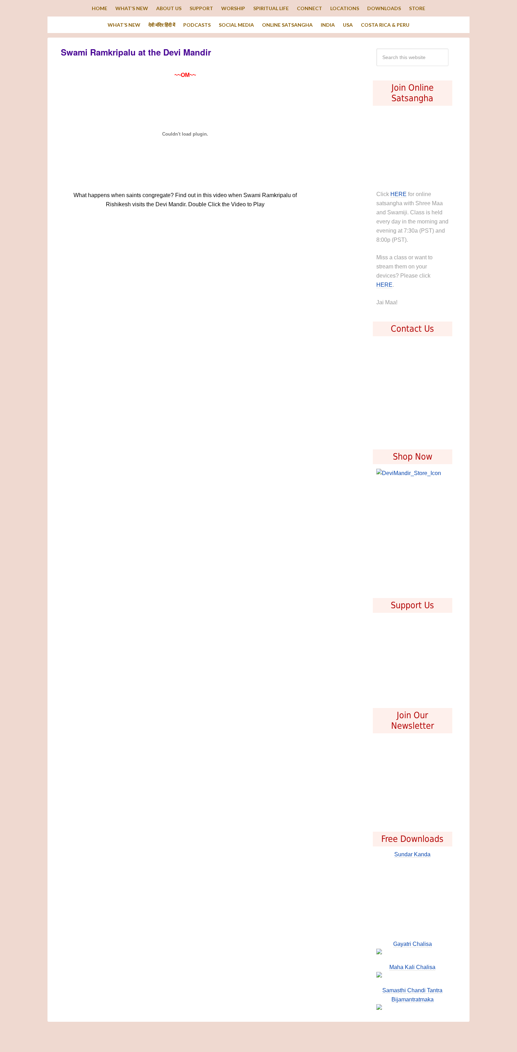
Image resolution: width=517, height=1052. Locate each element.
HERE (398, 194)
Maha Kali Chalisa (412, 967)
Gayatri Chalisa (412, 944)
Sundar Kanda (412, 854)
